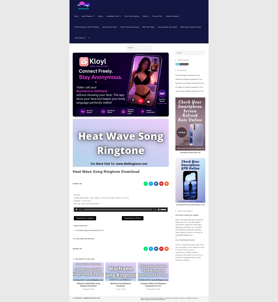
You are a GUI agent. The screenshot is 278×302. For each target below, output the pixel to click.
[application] (121, 209)
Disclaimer (175, 298)
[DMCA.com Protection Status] (182, 64)
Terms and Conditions (156, 298)
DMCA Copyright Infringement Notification (153, 299)
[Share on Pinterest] (161, 184)
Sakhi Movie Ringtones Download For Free (188, 79)
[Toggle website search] (89, 38)
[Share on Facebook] (156, 184)
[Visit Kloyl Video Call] (121, 85)
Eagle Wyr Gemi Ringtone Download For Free (189, 83)
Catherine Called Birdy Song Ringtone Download (88, 285)
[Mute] (159, 210)
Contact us (168, 298)
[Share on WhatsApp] (146, 184)
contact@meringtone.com (184, 235)
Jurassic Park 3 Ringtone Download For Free (189, 91)
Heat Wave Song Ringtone (85, 238)
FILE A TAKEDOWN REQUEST (185, 240)
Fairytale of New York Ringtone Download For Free (153, 285)
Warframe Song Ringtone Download (120, 285)
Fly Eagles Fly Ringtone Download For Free (189, 87)
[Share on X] (151, 184)
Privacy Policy (145, 298)
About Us (182, 298)
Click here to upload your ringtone (187, 215)
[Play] (77, 210)
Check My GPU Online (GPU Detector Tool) (190, 205)
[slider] (164, 209)
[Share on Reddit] (166, 184)
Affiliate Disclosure (192, 298)
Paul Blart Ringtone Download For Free (90, 230)
